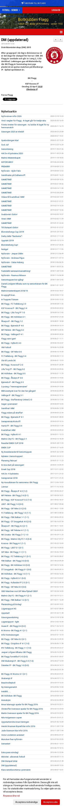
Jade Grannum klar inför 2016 (14, 730)
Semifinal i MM (7, 408)
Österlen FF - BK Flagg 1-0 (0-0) (15, 665)
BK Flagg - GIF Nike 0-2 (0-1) (13, 639)
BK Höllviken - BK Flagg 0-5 (13, 373)
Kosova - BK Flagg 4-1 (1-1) (13, 543)
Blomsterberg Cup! (9, 245)
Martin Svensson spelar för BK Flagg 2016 (20, 713)
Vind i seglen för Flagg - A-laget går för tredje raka (23, 120)
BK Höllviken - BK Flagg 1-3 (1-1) (15, 574)
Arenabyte (5, 700)
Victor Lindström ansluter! (12, 735)
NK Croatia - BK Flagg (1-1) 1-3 (14, 534)
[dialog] (32, 790)
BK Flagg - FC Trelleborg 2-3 (13, 304)
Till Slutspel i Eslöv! (9, 227)
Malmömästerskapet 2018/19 (14, 291)
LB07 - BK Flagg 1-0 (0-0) (12, 504)
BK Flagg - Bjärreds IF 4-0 (12, 325)
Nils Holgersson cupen (11, 717)
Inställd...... (6, 691)
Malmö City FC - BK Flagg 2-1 (14, 439)
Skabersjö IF (6, 678)
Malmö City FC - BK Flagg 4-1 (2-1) (16, 595)
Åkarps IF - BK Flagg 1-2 (12, 321)
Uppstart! (5, 613)
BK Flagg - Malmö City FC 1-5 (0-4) (16, 539)
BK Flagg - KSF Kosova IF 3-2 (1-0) (16, 500)
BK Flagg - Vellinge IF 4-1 (12, 334)
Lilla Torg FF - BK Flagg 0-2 (13, 369)
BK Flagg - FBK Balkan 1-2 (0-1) (15, 600)
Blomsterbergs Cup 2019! (12, 232)
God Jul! (5, 145)
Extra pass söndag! (9, 752)
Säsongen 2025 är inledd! (12, 131)
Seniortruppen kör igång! (12, 280)
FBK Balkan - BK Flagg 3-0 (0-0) (15, 561)
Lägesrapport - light (10, 622)
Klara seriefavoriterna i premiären (16, 770)
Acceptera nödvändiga (26, 802)
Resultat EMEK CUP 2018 (12, 443)
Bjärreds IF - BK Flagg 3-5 (12, 382)
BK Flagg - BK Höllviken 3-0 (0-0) (15, 565)
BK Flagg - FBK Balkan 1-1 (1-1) (15, 517)
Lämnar (4, 487)
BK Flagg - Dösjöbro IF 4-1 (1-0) (15, 643)
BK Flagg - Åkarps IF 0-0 (12, 378)
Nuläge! (4, 249)
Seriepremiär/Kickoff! (11, 421)
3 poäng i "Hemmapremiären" (14, 386)
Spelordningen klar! (10, 140)
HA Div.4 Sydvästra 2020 (12, 153)
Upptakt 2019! (7, 240)
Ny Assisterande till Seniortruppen (16, 452)
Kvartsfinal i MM (8, 430)
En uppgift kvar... (8, 295)
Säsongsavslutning (9, 617)
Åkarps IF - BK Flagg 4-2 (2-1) (14, 526)
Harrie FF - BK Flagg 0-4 (11, 426)
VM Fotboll (6, 347)
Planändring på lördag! (11, 604)
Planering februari (9, 460)
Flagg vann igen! (8, 339)
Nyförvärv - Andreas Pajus (12, 258)
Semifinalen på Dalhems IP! (13, 175)
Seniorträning (7, 149)
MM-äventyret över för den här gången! (18, 391)
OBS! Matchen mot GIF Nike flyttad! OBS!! (19, 591)
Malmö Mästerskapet (10, 158)
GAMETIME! (6, 179)
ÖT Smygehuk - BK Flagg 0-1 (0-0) (16, 569)
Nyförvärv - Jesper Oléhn (12, 253)
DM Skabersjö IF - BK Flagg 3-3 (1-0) (17, 661)
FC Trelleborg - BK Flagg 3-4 (13, 356)
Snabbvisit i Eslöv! (9, 214)
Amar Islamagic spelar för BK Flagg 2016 (19, 704)
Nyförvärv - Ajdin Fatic (11, 171)
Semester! (5, 744)
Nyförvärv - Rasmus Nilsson (13, 275)
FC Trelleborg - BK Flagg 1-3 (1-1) (16, 513)
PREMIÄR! (5, 166)
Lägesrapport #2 (8, 609)
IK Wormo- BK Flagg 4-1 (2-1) (14, 630)
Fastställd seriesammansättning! (15, 271)
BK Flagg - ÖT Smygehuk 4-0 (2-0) (16, 521)
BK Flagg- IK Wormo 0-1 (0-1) (14, 674)
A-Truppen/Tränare (9, 299)
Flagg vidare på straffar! (12, 413)
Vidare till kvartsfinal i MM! (12, 197)
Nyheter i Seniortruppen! (12, 456)
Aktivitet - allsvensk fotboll (13, 757)
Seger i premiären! (9, 404)
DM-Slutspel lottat (9, 761)
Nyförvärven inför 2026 (11, 116)
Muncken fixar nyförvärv (11, 739)
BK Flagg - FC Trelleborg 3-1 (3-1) (16, 556)
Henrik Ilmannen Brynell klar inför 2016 (18, 726)
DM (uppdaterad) (14, 40)
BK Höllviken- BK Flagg (11, 696)
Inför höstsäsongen (10, 635)
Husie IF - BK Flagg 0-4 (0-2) (13, 626)
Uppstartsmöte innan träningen (15, 722)
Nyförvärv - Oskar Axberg (12, 262)
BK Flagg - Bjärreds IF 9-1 (12, 417)
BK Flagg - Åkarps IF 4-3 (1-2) (14, 491)
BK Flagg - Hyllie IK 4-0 (11, 343)
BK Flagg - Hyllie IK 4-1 (11, 434)
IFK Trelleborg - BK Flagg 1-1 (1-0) (16, 648)
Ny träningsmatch (9, 687)
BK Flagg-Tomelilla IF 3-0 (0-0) (14, 656)
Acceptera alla (50, 802)
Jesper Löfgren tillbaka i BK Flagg (16, 652)
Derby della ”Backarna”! (11, 236)
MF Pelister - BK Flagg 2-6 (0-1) (15, 495)
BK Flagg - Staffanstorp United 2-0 (16, 399)
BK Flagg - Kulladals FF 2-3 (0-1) (15, 582)
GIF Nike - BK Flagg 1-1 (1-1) (13, 552)
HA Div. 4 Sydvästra (9, 474)
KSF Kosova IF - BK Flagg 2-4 (14, 308)
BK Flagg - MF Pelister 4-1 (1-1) (15, 530)
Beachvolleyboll (8, 683)
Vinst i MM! (6, 219)
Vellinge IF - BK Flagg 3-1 (12, 395)
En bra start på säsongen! (12, 465)
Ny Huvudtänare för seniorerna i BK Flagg (19, 482)
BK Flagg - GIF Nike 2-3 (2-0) (13, 508)
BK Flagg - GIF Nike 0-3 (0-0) (13, 587)
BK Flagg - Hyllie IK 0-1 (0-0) (13, 578)
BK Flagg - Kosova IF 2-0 (12, 365)
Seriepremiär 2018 (9, 478)
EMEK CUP (6, 447)
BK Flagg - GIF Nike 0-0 (11, 352)
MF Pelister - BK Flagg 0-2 (12, 330)
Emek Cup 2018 (8, 469)
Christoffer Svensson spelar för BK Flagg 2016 (22, 709)
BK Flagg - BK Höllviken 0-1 (13, 317)
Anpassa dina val (11, 795)
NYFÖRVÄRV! (7, 162)
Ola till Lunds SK (8, 360)
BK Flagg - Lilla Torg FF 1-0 (13, 312)
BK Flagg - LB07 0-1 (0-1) (12, 548)
